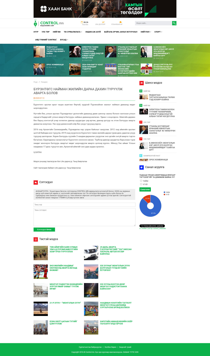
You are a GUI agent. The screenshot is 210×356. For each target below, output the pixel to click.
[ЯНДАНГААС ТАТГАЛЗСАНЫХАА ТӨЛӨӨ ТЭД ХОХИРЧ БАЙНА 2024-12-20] (51, 45)
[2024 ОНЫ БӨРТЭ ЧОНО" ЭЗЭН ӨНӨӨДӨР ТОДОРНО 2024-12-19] (87, 62)
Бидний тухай (125, 347)
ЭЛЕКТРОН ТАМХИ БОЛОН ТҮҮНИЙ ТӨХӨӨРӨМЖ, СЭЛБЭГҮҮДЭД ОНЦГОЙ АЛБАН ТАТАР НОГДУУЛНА (162, 112)
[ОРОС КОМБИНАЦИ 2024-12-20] (51, 62)
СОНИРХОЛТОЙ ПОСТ (151, 156)
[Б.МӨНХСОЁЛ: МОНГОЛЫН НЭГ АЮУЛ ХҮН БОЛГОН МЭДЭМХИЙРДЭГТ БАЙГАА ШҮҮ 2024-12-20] (158, 45)
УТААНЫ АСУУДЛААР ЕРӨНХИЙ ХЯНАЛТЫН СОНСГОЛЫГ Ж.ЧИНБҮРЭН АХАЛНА (162, 129)
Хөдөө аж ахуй (93, 32)
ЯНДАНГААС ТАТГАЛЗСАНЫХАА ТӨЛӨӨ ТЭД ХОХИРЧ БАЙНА (162, 97)
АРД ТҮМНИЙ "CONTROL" (46, 40)
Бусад (63, 40)
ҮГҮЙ (144, 184)
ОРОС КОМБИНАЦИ (158, 159)
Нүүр (36, 32)
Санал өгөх (145, 189)
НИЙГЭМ (56, 32)
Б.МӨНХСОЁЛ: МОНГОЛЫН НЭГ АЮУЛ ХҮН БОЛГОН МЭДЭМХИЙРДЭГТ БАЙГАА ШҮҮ (162, 146)
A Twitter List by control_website (152, 228)
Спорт (157, 32)
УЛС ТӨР (45, 32)
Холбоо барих (110, 347)
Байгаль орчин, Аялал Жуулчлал (120, 32)
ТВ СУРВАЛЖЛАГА (72, 32)
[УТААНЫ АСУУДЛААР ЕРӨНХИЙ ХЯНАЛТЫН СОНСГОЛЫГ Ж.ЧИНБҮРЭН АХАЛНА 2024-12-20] (123, 45)
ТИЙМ (145, 181)
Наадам (44, 82)
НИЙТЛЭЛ (145, 32)
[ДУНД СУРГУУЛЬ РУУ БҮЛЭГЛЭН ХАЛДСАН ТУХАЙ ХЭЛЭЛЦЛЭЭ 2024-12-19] (158, 62)
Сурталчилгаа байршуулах (90, 347)
